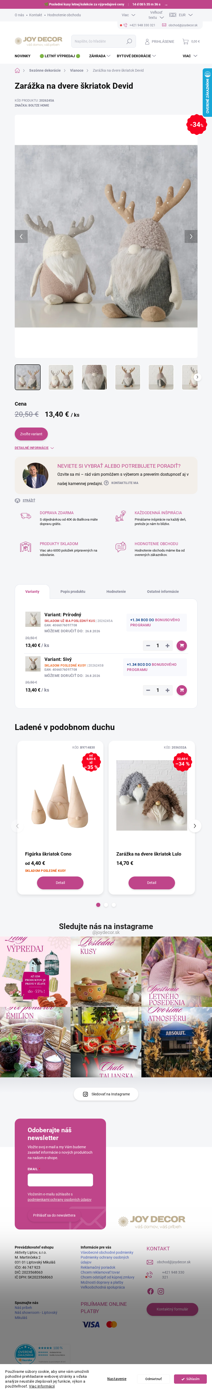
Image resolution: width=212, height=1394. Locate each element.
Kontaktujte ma (124, 483)
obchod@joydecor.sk (174, 1262)
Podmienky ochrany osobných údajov (105, 1259)
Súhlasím (193, 1378)
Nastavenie (116, 1379)
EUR (182, 15)
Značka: (32, 105)
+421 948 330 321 (173, 1275)
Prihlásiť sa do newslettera (54, 1215)
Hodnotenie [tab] (116, 591)
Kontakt (35, 15)
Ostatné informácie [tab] (163, 591)
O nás (19, 15)
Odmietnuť (153, 1378)
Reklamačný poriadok (98, 1267)
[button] (98, 905)
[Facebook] (150, 1290)
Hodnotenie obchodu (64, 15)
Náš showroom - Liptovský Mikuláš (36, 1314)
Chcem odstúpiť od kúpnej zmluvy (107, 1277)
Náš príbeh (23, 1308)
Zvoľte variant (31, 434)
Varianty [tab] (32, 591)
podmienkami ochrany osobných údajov (60, 1200)
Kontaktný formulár (172, 1309)
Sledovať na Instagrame (111, 1094)
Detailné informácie (32, 448)
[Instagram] (161, 1290)
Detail (60, 883)
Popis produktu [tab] (72, 591)
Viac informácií (42, 1386)
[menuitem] (24, 56)
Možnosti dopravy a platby (102, 1282)
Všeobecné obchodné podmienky (107, 1252)
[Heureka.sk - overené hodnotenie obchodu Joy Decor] (42, 1354)
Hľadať (129, 41)
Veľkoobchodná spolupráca (103, 1287)
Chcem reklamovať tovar (100, 1272)
